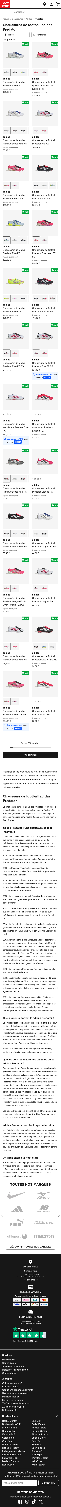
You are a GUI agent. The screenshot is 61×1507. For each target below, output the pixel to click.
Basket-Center (9, 1420)
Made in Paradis (10, 1461)
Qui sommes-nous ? (12, 1383)
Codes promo (9, 1373)
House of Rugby (10, 1447)
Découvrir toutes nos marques (30, 1246)
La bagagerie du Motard (14, 1451)
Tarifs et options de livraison (16, 1403)
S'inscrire (48, 1482)
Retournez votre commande (30, 1323)
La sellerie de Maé (11, 1454)
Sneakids (36, 1444)
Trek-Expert (37, 1454)
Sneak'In (36, 1441)
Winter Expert (38, 1464)
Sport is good (38, 1447)
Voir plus (30, 755)
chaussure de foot (28, 771)
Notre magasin (9, 1410)
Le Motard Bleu (10, 1457)
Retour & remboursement (15, 1393)
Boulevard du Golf (11, 1424)
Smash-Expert (39, 1437)
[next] (59, 1216)
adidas (6, 78)
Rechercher (18, 11)
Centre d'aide (9, 1363)
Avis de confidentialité (13, 1406)
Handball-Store (10, 1444)
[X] (40, 1502)
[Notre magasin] (44, 4)
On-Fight (36, 1420)
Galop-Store (8, 1437)
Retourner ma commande (15, 1369)
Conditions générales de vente (17, 1389)
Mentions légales (10, 1396)
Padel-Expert (38, 1424)
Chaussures (17, 18)
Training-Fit (37, 1451)
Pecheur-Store (39, 1427)
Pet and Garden (40, 1431)
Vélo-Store (37, 1461)
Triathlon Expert (40, 1457)
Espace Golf (8, 1434)
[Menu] (3, 12)
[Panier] (58, 4)
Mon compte (8, 1359)
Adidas (29, 18)
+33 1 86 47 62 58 (31, 1280)
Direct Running (9, 1427)
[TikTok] (34, 1502)
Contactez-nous (30, 1271)
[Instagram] (27, 1502)
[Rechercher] (10, 12)
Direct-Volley (8, 1431)
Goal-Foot (7, 1441)
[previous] (2, 1216)
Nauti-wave (8, 1464)
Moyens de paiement (12, 1400)
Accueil (6, 18)
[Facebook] (20, 1502)
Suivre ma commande (13, 1366)
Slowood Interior (40, 1434)
